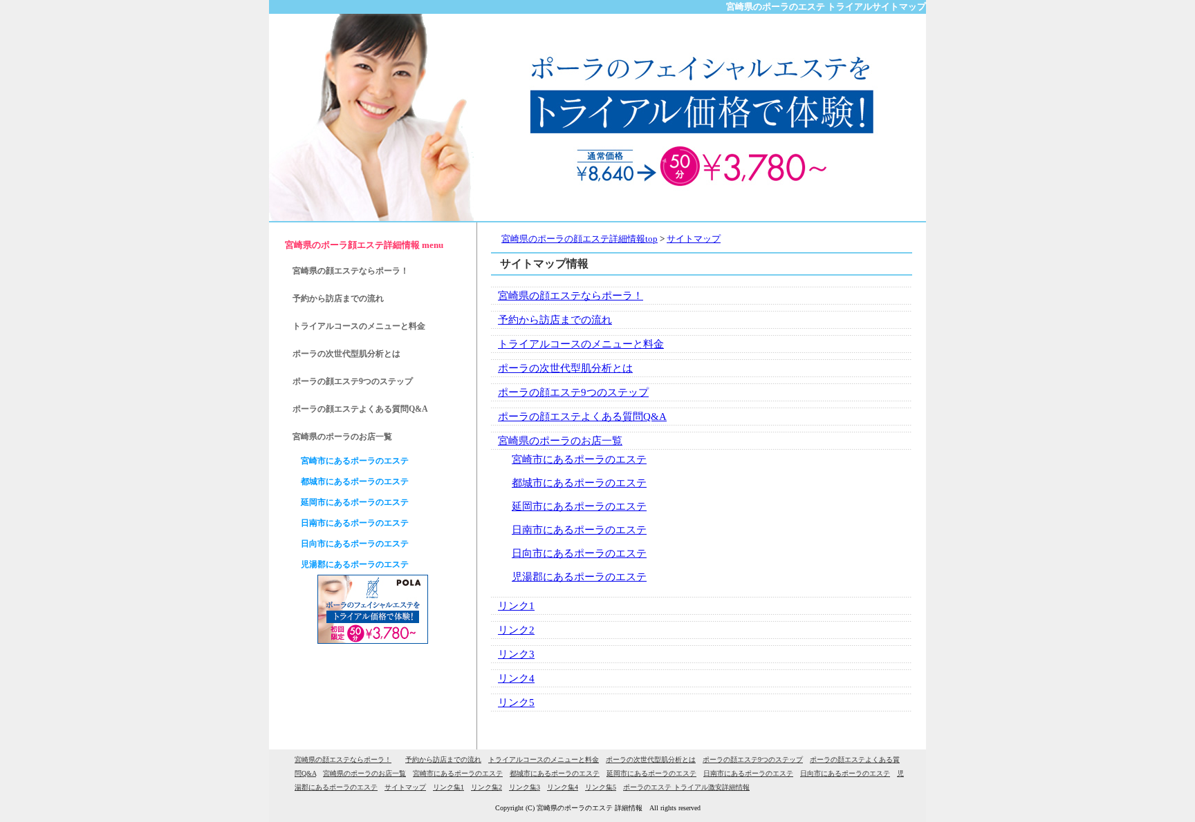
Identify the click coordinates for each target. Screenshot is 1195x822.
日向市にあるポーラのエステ (579, 553)
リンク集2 (486, 787)
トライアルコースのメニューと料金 (581, 344)
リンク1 (516, 605)
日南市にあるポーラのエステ (579, 529)
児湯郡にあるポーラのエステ (579, 576)
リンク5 (516, 702)
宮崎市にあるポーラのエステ (579, 459)
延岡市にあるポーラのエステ (579, 506)
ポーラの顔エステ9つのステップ (573, 392)
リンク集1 (448, 787)
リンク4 (516, 678)
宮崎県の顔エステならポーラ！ (570, 295)
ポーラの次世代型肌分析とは (565, 368)
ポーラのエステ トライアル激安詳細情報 (686, 787)
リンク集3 (524, 787)
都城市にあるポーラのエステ (579, 482)
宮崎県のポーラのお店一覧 (560, 440)
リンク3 (516, 654)
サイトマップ (405, 787)
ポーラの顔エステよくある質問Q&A (582, 416)
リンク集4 (562, 787)
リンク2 (516, 629)
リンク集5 (600, 787)
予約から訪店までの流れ (555, 319)
